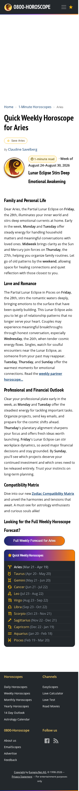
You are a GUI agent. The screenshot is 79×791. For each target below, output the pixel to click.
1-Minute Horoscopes (34, 107)
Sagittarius (35, 620)
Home (8, 107)
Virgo (30, 600)
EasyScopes (50, 687)
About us (10, 740)
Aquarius (32, 633)
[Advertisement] (39, 58)
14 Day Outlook (14, 713)
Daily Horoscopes (15, 687)
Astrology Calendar (17, 719)
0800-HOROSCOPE (32, 6)
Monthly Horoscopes (18, 700)
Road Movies (51, 706)
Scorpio (32, 613)
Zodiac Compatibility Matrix (53, 493)
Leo (28, 593)
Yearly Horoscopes (16, 706)
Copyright (19, 772)
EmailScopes (12, 747)
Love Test (49, 700)
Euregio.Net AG (37, 772)
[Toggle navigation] (64, 7)
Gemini (31, 580)
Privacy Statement (22, 776)
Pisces (31, 640)
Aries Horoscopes (14, 168)
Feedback (10, 760)
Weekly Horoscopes (17, 693)
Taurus (32, 573)
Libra (30, 607)
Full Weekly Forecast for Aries (34, 541)
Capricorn (33, 627)
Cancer (30, 587)
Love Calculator (53, 693)
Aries (30, 567)
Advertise (10, 753)
